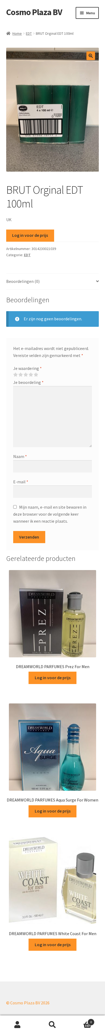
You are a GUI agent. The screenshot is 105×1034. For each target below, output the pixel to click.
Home (17, 33)
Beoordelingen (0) (23, 281)
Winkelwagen (81, 1020)
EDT (29, 33)
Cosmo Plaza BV (34, 12)
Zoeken (52, 1025)
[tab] (52, 282)
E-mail (20, 481)
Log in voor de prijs (30, 235)
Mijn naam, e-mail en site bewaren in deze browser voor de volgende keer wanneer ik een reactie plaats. (49, 514)
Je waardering (27, 368)
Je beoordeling (28, 382)
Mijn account (17, 1025)
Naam (20, 456)
